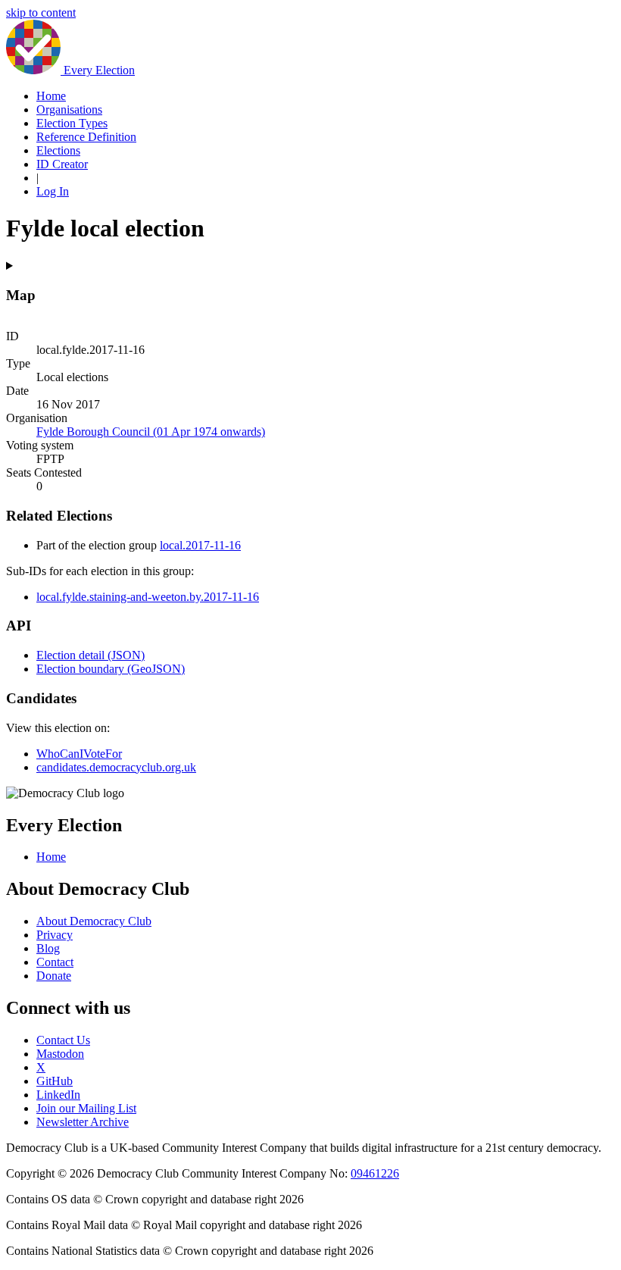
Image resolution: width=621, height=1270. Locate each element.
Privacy (54, 934)
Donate (53, 975)
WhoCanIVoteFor (79, 753)
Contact (54, 962)
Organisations (69, 109)
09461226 (375, 1173)
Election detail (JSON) (90, 655)
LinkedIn (58, 1094)
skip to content (41, 12)
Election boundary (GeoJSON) (110, 668)
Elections (58, 150)
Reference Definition (86, 136)
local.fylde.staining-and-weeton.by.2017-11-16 (147, 596)
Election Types (72, 123)
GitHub (54, 1080)
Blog (48, 948)
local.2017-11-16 (200, 545)
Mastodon (60, 1053)
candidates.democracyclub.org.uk (116, 767)
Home (51, 95)
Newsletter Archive (82, 1121)
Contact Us (63, 1040)
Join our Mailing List (86, 1108)
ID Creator (62, 164)
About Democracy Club (93, 921)
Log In (52, 191)
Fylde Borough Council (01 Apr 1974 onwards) (150, 431)
